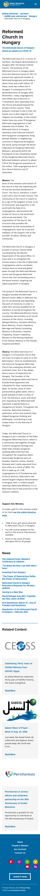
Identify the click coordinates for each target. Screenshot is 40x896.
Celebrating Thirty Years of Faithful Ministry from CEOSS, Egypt (18, 667)
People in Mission (20, 845)
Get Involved (20, 849)
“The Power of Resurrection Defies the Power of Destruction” (19, 577)
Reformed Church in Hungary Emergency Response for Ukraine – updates (19, 585)
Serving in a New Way (12, 592)
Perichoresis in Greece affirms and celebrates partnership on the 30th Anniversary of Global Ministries (17, 799)
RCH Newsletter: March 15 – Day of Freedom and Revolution (19, 603)
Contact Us (20, 853)
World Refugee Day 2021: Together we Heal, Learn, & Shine (19, 597)
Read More (10, 690)
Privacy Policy (25, 888)
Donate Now (20, 876)
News (20, 842)
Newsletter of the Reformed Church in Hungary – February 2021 (19, 610)
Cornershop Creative (17, 890)
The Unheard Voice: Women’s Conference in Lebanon (16, 560)
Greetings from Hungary (14, 572)
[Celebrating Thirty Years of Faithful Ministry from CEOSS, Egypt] (20, 646)
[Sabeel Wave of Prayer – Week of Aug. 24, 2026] (20, 710)
